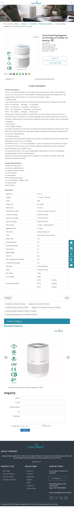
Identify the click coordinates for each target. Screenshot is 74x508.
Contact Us (30, 485)
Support (29, 480)
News (29, 483)
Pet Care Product (8, 474)
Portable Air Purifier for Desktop (15, 304)
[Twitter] (51, 497)
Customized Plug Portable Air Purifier (16, 307)
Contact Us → (57, 478)
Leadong (55, 504)
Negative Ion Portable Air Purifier (39, 304)
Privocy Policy (31, 488)
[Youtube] (66, 497)
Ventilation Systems (9, 480)
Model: (7, 79)
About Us (30, 471)
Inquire (53, 58)
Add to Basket (54, 63)
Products (30, 474)
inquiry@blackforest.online (62, 493)
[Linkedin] (61, 497)
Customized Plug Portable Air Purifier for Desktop (20, 311)
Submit (25, 430)
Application (30, 477)
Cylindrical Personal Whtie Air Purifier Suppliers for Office (25, 387)
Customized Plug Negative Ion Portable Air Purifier (21, 314)
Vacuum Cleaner (8, 477)
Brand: (37, 79)
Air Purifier (6, 471)
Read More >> (37, 462)
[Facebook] (56, 497)
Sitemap (40, 504)
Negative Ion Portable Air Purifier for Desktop (46, 307)
